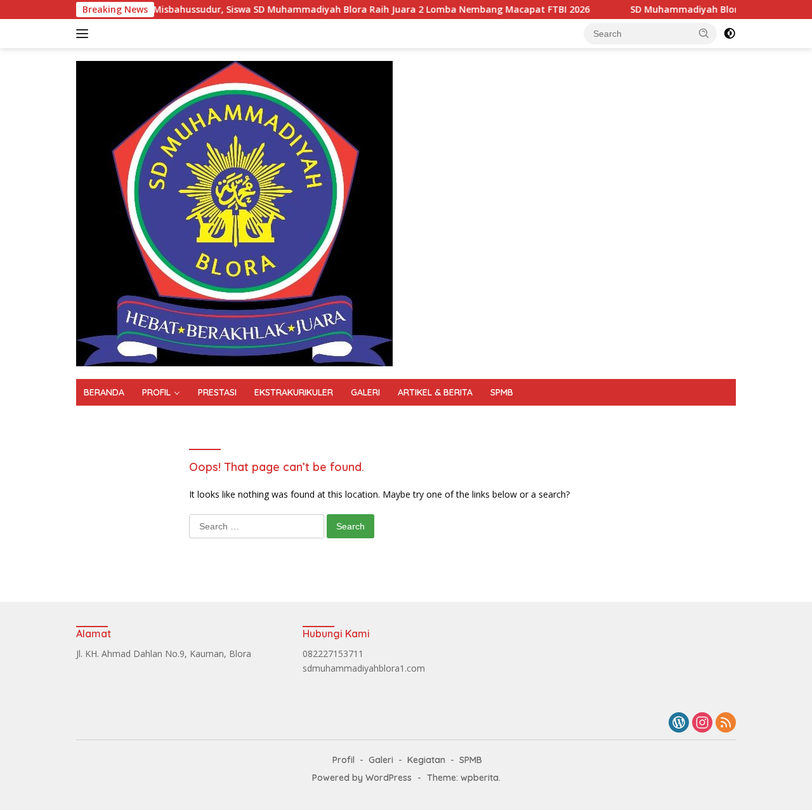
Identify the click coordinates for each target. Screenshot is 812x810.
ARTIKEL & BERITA (435, 392)
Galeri (381, 760)
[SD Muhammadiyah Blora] (234, 212)
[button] (704, 33)
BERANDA (104, 392)
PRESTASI (217, 392)
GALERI (365, 392)
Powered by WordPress (362, 777)
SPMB (501, 392)
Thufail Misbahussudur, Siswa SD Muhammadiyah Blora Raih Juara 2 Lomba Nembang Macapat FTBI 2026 (331, 9)
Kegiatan (426, 760)
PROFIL (156, 392)
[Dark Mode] (729, 33)
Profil (343, 760)
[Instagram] (702, 723)
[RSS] (726, 723)
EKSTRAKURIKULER (293, 392)
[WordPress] (679, 723)
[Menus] (84, 33)
